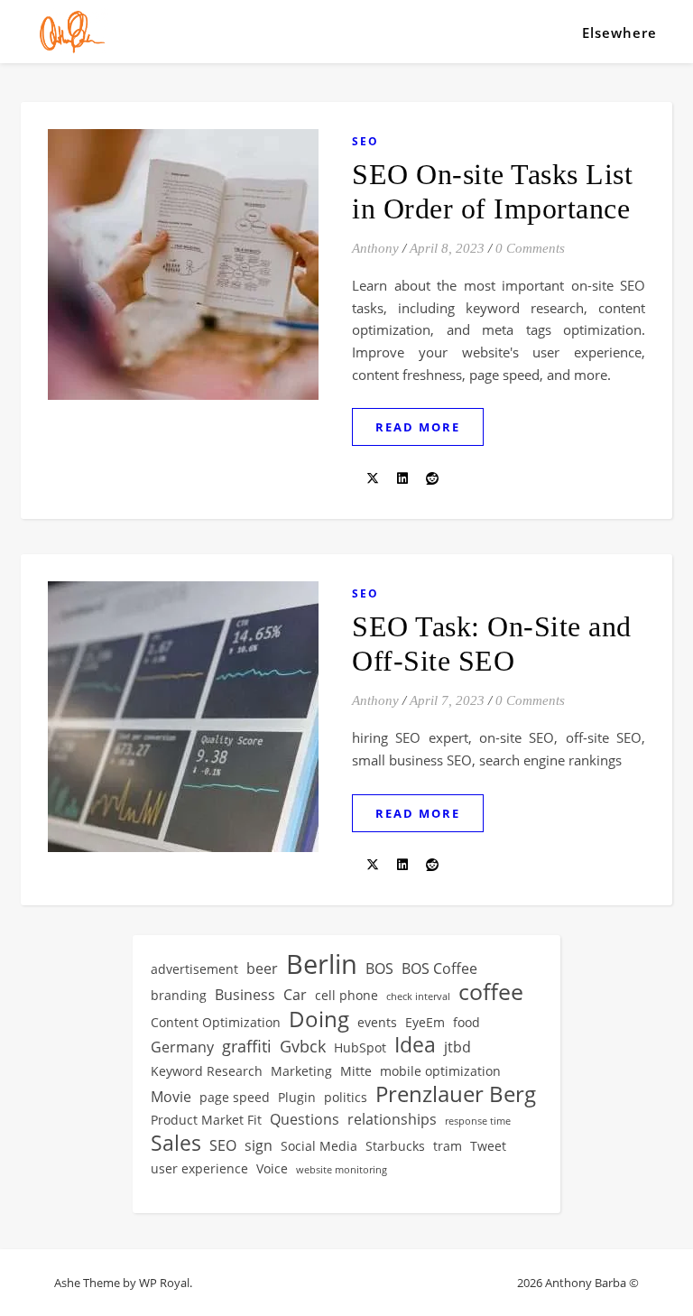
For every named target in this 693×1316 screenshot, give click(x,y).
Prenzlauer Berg (455, 1094)
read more (417, 427)
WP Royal (164, 1282)
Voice (272, 1168)
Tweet (488, 1145)
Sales (176, 1144)
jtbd (457, 1047)
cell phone (346, 995)
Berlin (321, 964)
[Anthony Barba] (72, 31)
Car (295, 995)
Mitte (356, 1071)
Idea (415, 1044)
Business (245, 995)
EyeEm (425, 1022)
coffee (490, 991)
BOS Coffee (439, 968)
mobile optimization (440, 1071)
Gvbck (303, 1046)
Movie (171, 1097)
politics (345, 1097)
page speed (234, 1097)
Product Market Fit (206, 1119)
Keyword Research (207, 1071)
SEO (365, 141)
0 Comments (530, 248)
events (377, 1022)
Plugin (297, 1097)
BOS (379, 968)
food (466, 1022)
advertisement (194, 969)
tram (447, 1145)
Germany (182, 1047)
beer (262, 968)
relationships (392, 1119)
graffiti (247, 1046)
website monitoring (341, 1169)
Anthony (375, 248)
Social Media (319, 1145)
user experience (199, 1168)
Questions (304, 1119)
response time (478, 1121)
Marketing (301, 1071)
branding (179, 995)
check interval (418, 996)
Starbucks (395, 1145)
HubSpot (360, 1047)
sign (259, 1145)
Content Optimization (216, 1022)
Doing (319, 1019)
